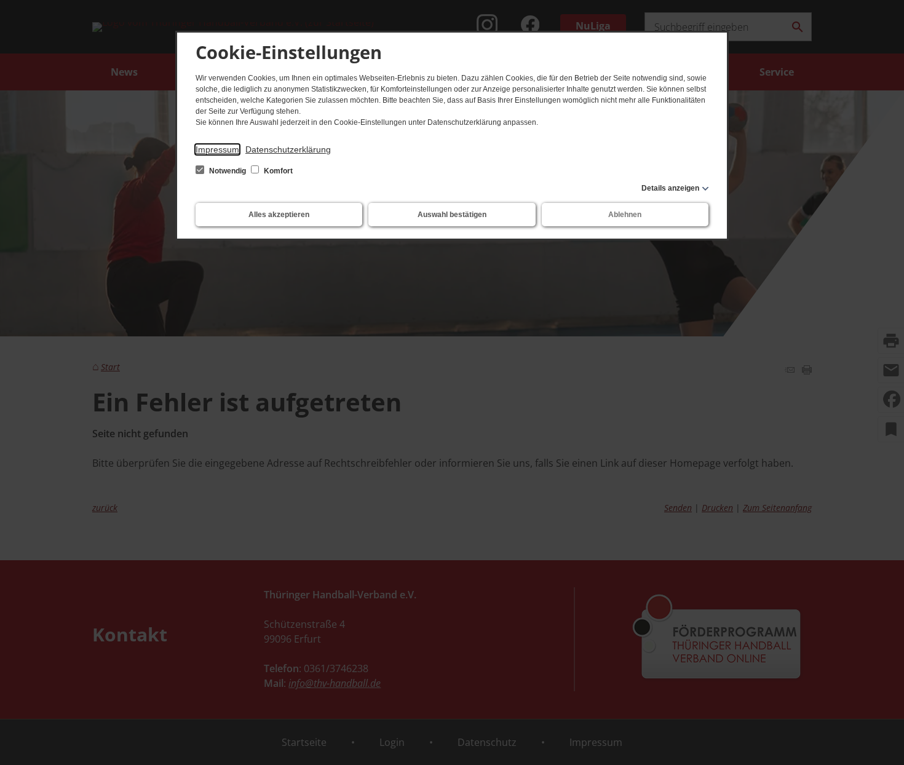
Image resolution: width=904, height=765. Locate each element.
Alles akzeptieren (278, 214)
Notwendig (227, 171)
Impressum (217, 149)
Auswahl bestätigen (452, 214)
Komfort (277, 171)
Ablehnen (624, 214)
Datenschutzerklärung (288, 149)
